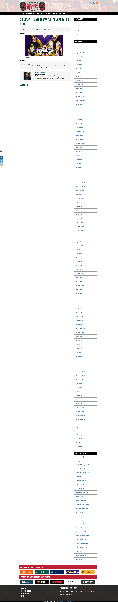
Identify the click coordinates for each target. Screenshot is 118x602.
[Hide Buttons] (0, 168)
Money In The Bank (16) (83, 504)
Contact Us (62, 13)
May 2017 (78, 257)
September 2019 (80, 147)
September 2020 (80, 100)
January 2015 (80, 368)
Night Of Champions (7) (83, 508)
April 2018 (79, 214)
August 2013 (79, 431)
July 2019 (78, 155)
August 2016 (79, 293)
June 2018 (79, 206)
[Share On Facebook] (1, 157)
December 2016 (80, 277)
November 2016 (80, 281)
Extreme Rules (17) (81, 480)
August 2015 (79, 340)
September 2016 (80, 289)
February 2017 (80, 269)
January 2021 (80, 84)
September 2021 (80, 53)
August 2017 (79, 246)
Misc (54, 13)
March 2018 (79, 218)
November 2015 (80, 328)
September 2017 (80, 242)
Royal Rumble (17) (81, 532)
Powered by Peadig (70, 601)
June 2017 (79, 253)
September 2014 (80, 383)
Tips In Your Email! (46, 13)
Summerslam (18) (81, 539)
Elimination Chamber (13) (83, 472)
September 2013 (80, 427)
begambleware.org (68, 594)
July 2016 (78, 297)
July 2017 (78, 250)
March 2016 (79, 313)
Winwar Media (62, 601)
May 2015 (78, 352)
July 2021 (78, 60)
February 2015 (80, 364)
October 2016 (80, 285)
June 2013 (79, 439)
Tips (77, 34)
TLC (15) (78, 551)
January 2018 (80, 226)
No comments (47, 29)
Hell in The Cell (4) (81, 500)
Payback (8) (79, 520)
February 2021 (80, 80)
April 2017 (79, 261)
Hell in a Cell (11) (81, 496)
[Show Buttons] (1, 153)
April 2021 (79, 72)
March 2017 (79, 265)
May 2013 (78, 442)
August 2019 (79, 151)
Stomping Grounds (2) (82, 535)
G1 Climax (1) (80, 488)
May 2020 (78, 116)
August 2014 (79, 387)
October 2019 (80, 143)
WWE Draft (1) (80, 559)
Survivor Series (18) (81, 547)
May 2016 (78, 305)
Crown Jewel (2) (80, 469)
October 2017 (80, 238)
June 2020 (79, 112)
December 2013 (80, 415)
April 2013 (79, 446)
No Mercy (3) (79, 512)
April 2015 (79, 356)
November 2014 (80, 376)
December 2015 (80, 324)
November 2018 (80, 186)
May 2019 (78, 163)
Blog (37, 13)
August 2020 (79, 104)
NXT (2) (78, 516)
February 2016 (80, 316)
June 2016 (79, 301)
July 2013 (78, 435)
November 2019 (80, 139)
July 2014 (78, 391)
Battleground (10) (81, 461)
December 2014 (80, 372)
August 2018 (79, 198)
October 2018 (80, 190)
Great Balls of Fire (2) (82, 492)
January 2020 (80, 131)
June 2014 (79, 395)
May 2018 (78, 210)
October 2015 (80, 332)
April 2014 (79, 403)
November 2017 (80, 234)
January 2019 (80, 179)
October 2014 (80, 379)
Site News (79, 31)
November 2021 (80, 49)
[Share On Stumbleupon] (1, 166)
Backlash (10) (80, 457)
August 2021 (79, 57)
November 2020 (80, 92)
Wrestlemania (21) (81, 555)
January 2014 (80, 411)
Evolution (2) (79, 476)
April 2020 (79, 120)
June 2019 (79, 159)
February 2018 (80, 222)
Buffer (40, 33)
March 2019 (79, 171)
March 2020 (79, 123)
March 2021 (79, 76)
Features (78, 23)
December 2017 (80, 230)
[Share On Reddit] (1, 163)
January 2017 (80, 273)
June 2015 (79, 348)
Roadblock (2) (80, 528)
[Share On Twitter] (1, 160)
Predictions (79, 27)
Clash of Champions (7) (83, 465)
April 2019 (79, 167)
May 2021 (78, 68)
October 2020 (80, 96)
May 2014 (78, 399)
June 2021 (79, 64)
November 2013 (80, 419)
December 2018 (80, 183)
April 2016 (79, 309)
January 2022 (80, 45)
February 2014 (80, 407)
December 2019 (80, 135)
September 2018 (80, 194)
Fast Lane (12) (80, 484)
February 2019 (80, 175)
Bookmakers (29, 13)
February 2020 (80, 127)
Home (22, 13)
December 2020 (80, 88)
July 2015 (78, 344)
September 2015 (80, 336)
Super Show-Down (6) (82, 543)
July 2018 (78, 202)
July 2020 (78, 108)
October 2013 (80, 423)
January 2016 (80, 320)
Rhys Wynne (34, 29)
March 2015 (79, 360)
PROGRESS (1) (80, 524)
